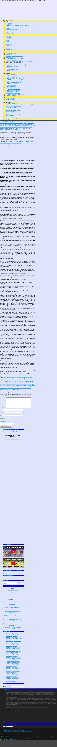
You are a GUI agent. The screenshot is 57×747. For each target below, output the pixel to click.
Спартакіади (9, 42)
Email (1, 412)
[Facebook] (3, 739)
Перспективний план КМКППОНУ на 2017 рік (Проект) (19, 61)
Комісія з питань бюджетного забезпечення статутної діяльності (21, 105)
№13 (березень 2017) (13, 77)
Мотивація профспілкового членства (14, 58)
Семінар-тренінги (10, 44)
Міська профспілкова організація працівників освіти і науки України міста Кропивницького (23, 736)
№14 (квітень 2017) (12, 75)
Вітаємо (7, 50)
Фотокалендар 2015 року (14, 91)
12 (6, 715)
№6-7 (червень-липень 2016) (15, 81)
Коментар (3, 407)
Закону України (12, 299)
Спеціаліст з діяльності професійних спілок (18, 25)
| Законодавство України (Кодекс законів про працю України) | (18, 731)
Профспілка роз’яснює (16, 143)
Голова (10, 23)
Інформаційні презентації (12, 103)
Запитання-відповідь (11, 31)
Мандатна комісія (10, 116)
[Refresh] (2, 421)
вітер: (12, 597)
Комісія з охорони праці (11, 107)
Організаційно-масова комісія (13, 110)
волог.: (12, 592)
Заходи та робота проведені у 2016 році (17, 64)
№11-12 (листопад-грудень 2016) (16, 78)
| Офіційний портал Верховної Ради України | (14, 730)
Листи (16, 141)
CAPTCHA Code (18, 424)
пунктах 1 (9, 193)
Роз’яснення (8, 40)
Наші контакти (9, 33)
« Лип (4, 721)
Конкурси (8, 45)
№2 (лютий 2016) (12, 85)
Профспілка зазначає (28, 141)
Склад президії (11, 27)
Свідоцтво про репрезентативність (14, 56)
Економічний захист (10, 99)
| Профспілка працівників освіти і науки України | (15, 729)
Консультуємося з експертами (13, 29)
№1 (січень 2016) (12, 86)
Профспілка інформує (5, 143)
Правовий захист (10, 98)
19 (6, 717)
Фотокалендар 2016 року (14, 90)
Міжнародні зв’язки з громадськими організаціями (18, 118)
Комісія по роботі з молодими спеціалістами (16, 112)
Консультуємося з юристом (12, 101)
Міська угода (11, 72)
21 (8, 717)
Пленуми (8, 48)
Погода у (12, 590)
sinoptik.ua (14, 599)
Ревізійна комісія (10, 115)
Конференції (9, 46)
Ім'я (1, 410)
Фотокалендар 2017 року (14, 89)
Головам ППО (12, 141)
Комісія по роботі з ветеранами (13, 114)
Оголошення (9, 49)
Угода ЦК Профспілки (13, 69)
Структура (8, 28)
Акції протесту (9, 36)
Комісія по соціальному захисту (13, 106)
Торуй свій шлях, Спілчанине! (13, 93)
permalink (2, 380)
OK (19, 583)
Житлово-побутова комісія (12, 111)
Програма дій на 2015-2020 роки (13, 60)
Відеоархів (8, 37)
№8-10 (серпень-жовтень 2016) (15, 79)
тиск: (12, 595)
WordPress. (28, 738)
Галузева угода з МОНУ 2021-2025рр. (17, 66)
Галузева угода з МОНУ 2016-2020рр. (17, 68)
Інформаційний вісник (11, 38)
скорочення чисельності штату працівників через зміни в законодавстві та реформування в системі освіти (16, 378)
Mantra (53, 736)
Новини (7, 41)
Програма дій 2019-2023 (11, 53)
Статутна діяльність (10, 54)
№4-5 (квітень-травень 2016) (15, 82)
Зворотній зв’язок (10, 32)
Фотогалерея (6, 119)
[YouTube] (8, 739)
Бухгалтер (10, 24)
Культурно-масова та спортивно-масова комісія (17, 108)
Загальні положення (10, 57)
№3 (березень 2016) (13, 83)
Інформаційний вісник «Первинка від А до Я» (16, 94)
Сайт (1, 415)
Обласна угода (11, 70)
